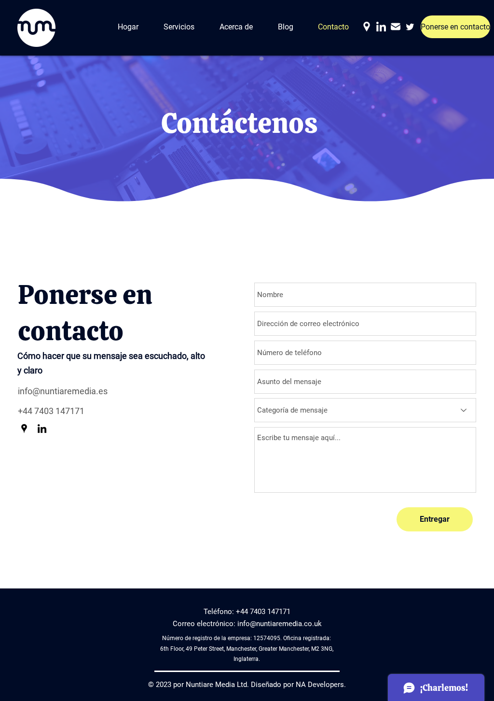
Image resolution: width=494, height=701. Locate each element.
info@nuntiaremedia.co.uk (279, 623)
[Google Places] (366, 26)
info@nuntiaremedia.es (63, 391)
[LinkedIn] (381, 26)
